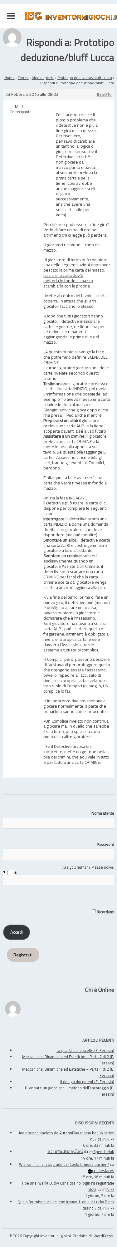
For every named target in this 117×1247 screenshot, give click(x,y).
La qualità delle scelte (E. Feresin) (85, 1050)
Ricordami (105, 912)
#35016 (104, 94)
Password (105, 844)
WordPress (103, 1236)
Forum (23, 78)
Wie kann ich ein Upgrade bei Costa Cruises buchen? (64, 1164)
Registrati (22, 954)
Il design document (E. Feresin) (87, 1081)
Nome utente (102, 813)
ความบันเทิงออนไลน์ (65, 1151)
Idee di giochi (43, 78)
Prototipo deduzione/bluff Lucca (84, 78)
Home (9, 78)
